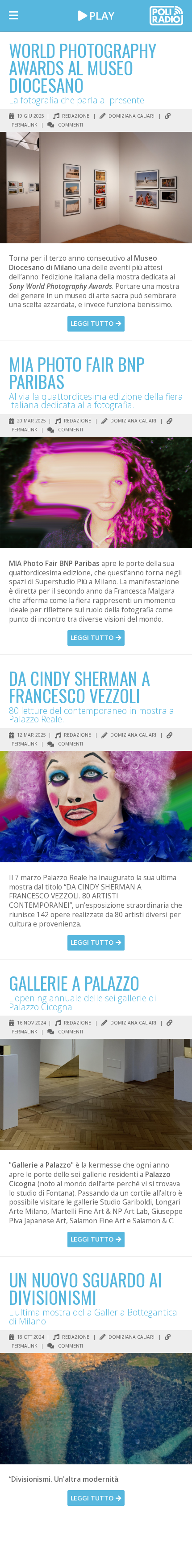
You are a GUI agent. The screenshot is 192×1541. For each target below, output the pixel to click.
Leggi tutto (93, 323)
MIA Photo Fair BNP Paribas (77, 372)
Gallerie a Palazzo (74, 983)
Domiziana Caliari (131, 116)
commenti (70, 125)
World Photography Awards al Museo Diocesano (82, 67)
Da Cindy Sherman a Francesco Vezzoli (79, 686)
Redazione (75, 116)
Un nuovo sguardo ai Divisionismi (85, 1288)
